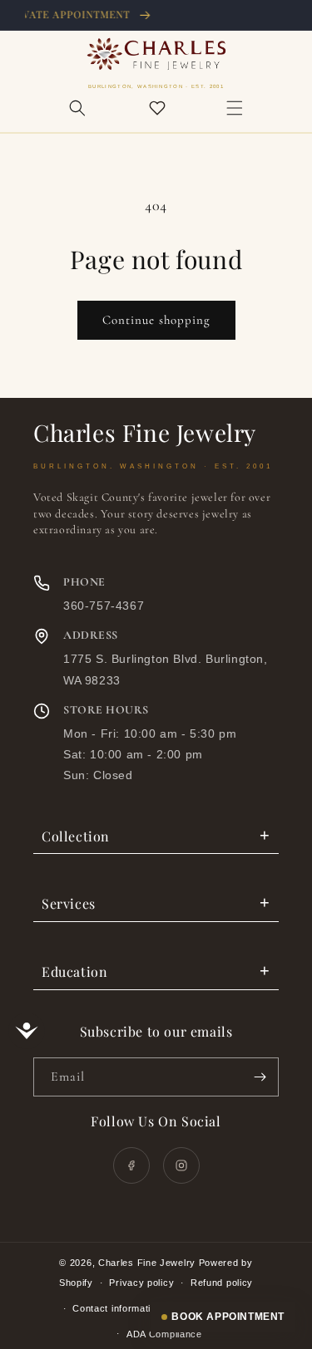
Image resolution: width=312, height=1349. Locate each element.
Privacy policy (141, 1283)
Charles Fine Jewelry (147, 1263)
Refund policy (222, 1283)
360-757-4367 (103, 605)
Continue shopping (156, 319)
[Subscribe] (259, 1076)
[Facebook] (131, 1165)
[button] (77, 108)
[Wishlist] (157, 108)
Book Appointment (228, 1316)
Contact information (116, 1308)
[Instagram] (181, 1165)
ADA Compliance (164, 1334)
